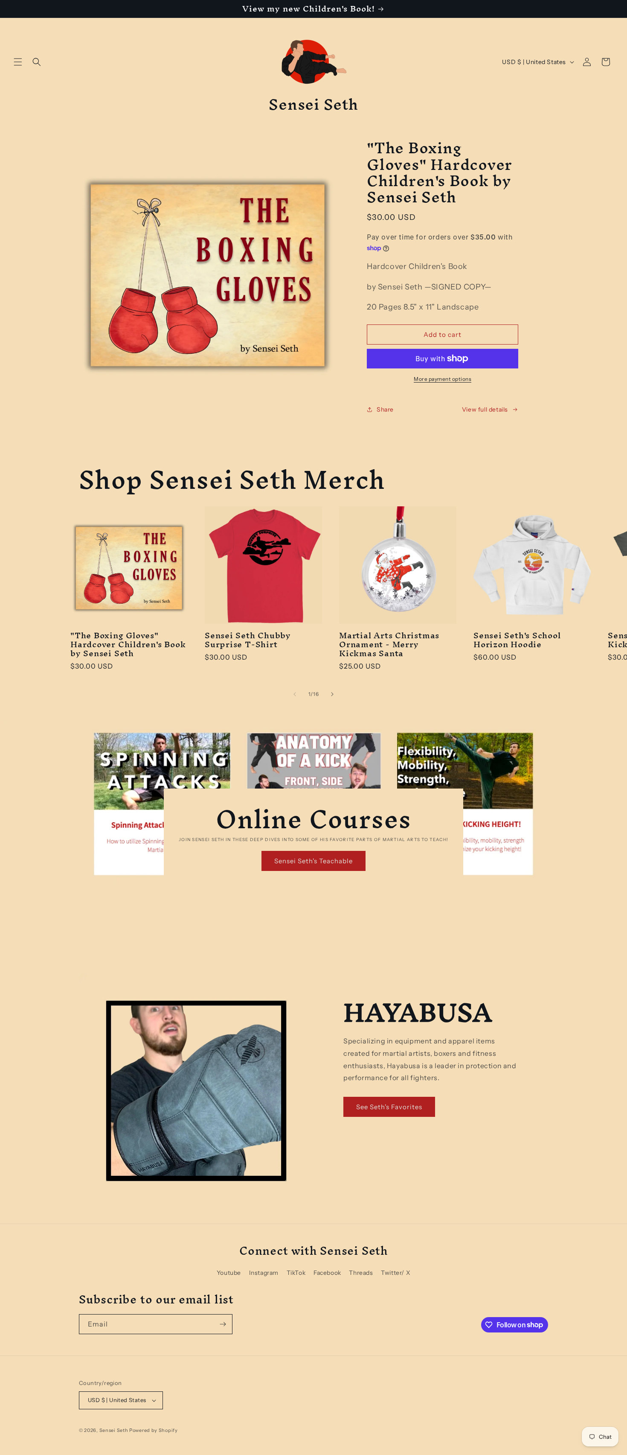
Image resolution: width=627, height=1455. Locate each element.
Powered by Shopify (153, 1430)
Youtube (229, 1273)
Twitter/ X (395, 1273)
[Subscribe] (222, 1324)
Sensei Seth (113, 1430)
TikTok (296, 1273)
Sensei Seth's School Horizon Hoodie (517, 640)
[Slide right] (332, 694)
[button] (18, 62)
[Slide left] (294, 694)
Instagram (264, 1273)
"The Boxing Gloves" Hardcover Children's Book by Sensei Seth (128, 644)
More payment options (442, 379)
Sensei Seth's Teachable (313, 861)
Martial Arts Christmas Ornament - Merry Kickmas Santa (389, 644)
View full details (485, 409)
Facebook (327, 1273)
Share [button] (385, 409)
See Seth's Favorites (389, 1107)
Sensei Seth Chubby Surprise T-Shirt (248, 640)
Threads (361, 1273)
